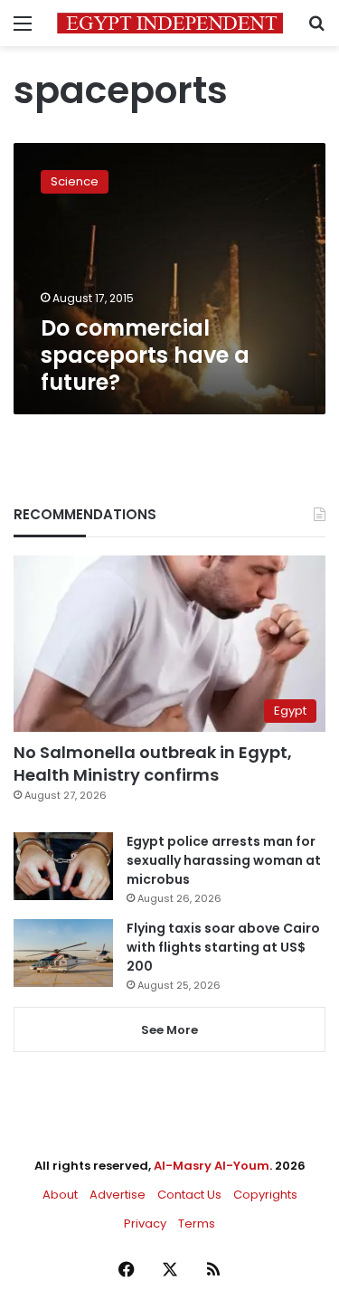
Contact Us (189, 1194)
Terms (196, 1223)
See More (169, 1030)
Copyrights (265, 1194)
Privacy (145, 1223)
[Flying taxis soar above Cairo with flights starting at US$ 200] (63, 953)
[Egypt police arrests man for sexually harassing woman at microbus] (63, 866)
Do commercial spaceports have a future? (145, 355)
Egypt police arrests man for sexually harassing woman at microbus (224, 860)
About (60, 1194)
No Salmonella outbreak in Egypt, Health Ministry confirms (153, 763)
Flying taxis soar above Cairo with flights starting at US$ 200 (223, 947)
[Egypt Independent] (170, 23)
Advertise (117, 1194)
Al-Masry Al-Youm (211, 1165)
